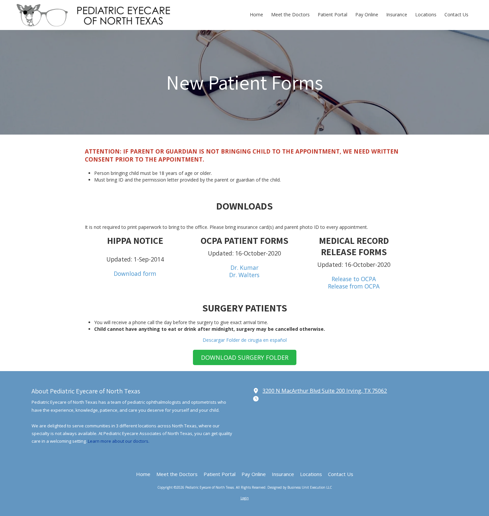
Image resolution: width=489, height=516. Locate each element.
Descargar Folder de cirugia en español (245, 340)
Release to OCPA (354, 279)
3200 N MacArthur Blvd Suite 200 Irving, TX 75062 (324, 390)
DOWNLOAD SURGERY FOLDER (244, 357)
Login (245, 498)
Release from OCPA (354, 286)
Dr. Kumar (244, 267)
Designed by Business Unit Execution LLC (299, 487)
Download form (135, 273)
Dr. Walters (244, 275)
